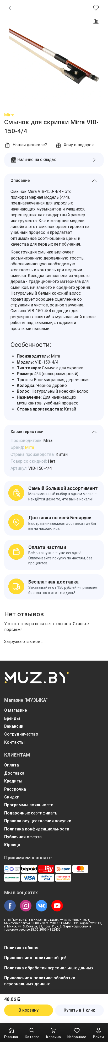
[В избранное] (96, 8)
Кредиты (13, 781)
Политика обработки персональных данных (48, 967)
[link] (10, 8)
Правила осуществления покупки (37, 820)
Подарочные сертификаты (31, 813)
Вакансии (13, 726)
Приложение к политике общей (35, 957)
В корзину (29, 1010)
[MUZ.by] (36, 681)
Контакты (14, 742)
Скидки (11, 797)
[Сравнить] (96, 21)
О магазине (15, 710)
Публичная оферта (23, 836)
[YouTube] (57, 905)
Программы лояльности (28, 804)
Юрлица (12, 844)
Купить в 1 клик (79, 1010)
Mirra (9, 114)
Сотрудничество (21, 734)
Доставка (14, 773)
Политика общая (21, 947)
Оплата (11, 765)
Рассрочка (15, 789)
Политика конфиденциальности (36, 829)
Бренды (12, 718)
